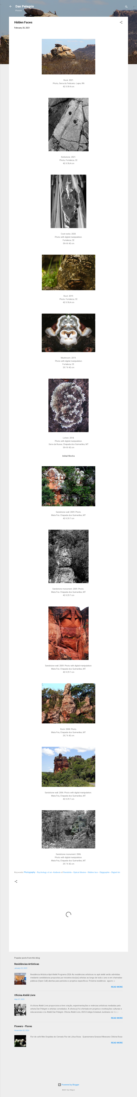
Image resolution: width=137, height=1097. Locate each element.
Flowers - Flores (23, 1026)
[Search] (126, 7)
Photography (29, 872)
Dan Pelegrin (24, 6)
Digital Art (115, 872)
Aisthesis (56, 872)
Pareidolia (67, 872)
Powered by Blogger (70, 1085)
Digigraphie (105, 872)
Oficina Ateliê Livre (24, 995)
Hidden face (93, 872)
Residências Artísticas (26, 964)
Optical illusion (79, 872)
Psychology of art (44, 872)
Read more (117, 987)
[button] (121, 23)
